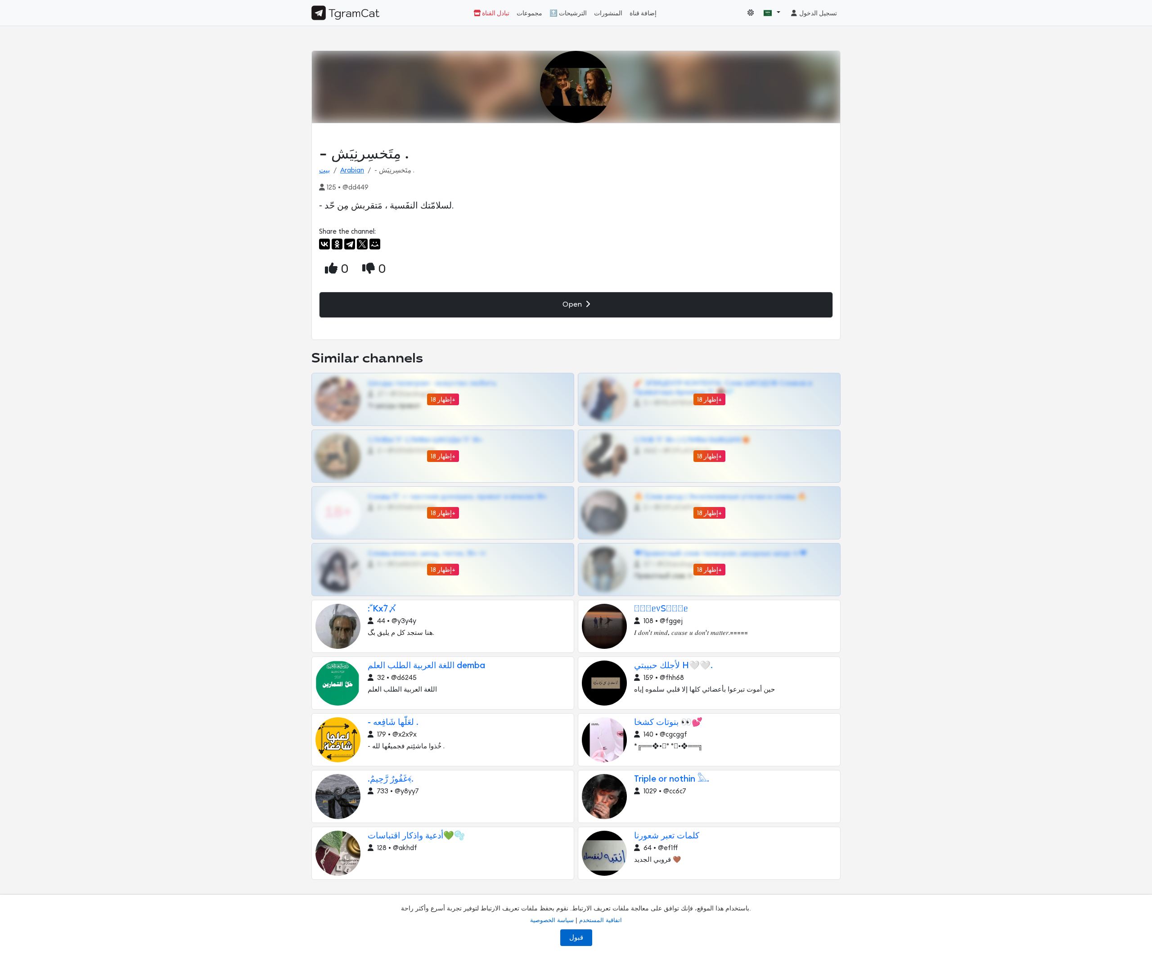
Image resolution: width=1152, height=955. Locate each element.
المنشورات (608, 13)
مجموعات (529, 13)
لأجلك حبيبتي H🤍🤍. (673, 665)
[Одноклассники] (337, 244)
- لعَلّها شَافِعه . (393, 722)
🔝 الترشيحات (568, 13)
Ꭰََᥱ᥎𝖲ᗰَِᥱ (661, 609)
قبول (576, 937)
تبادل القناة (495, 13)
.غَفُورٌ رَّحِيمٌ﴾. (391, 779)
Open (573, 304)
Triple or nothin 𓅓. (671, 779)
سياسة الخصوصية (552, 920)
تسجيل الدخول (817, 13)
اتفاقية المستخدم (600, 920)
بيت (324, 170)
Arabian (352, 170)
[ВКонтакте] (324, 244)
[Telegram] (349, 244)
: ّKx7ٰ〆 (382, 609)
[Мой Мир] (374, 244)
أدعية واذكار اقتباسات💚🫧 (416, 836)
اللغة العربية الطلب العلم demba (426, 665)
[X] (362, 244)
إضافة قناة (643, 13)
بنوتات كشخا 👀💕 (668, 722)
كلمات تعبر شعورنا (666, 836)
